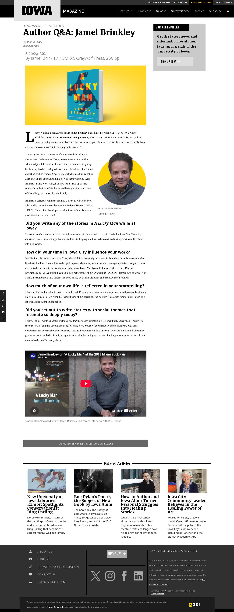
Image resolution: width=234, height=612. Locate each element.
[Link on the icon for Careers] (30, 559)
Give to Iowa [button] (223, 2)
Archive (199, 11)
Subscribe (215, 11)
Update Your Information (58, 566)
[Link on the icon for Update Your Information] (30, 566)
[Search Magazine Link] (228, 11)
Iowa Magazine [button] (201, 2)
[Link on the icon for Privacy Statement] (30, 582)
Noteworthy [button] (179, 11)
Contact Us (46, 574)
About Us (44, 551)
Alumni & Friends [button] (159, 2)
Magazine (73, 11)
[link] (46, 481)
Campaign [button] (180, 2)
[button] (3, 293)
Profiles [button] (143, 11)
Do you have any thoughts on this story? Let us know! (86, 443)
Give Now (114, 553)
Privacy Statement (55, 607)
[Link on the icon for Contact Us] (30, 574)
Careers (43, 559)
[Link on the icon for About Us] (30, 551)
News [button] (160, 11)
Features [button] (125, 11)
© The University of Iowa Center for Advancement (174, 551)
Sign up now (168, 61)
